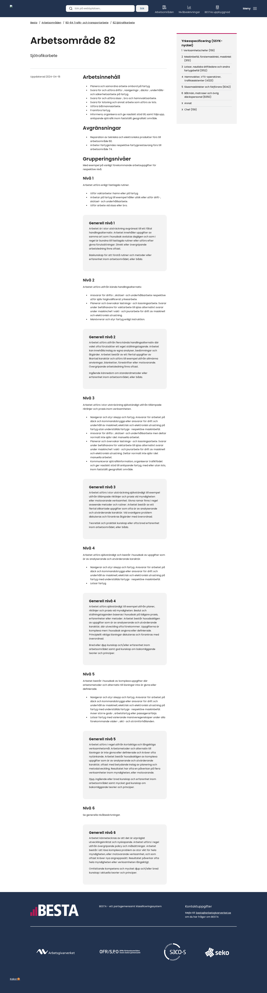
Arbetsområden (51, 22)
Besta (33, 22)
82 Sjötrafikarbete (124, 22)
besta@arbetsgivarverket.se (213, 913)
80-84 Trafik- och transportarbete (87, 22)
